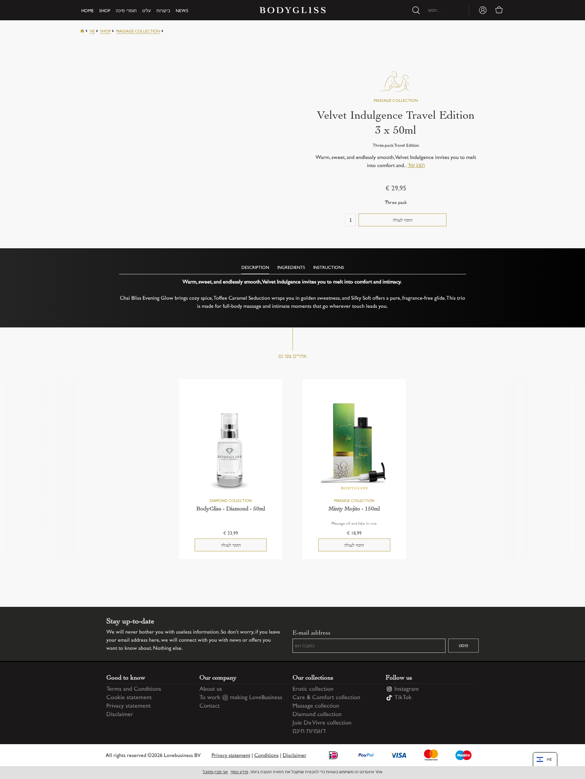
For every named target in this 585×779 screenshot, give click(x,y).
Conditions (266, 755)
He (92, 31)
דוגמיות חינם (309, 731)
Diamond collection (317, 714)
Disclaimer (119, 714)
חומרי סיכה (126, 11)
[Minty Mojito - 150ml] (354, 445)
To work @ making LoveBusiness (240, 698)
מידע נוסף (239, 772)
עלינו (146, 11)
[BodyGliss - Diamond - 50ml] (230, 445)
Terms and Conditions (133, 689)
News (182, 11)
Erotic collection (312, 689)
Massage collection (138, 31)
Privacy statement (128, 706)
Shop (104, 11)
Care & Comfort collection (326, 698)
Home (87, 11)
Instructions (328, 268)
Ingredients (291, 268)
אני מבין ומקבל (215, 772)
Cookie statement (129, 698)
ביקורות (163, 11)
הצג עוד (416, 165)
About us (210, 689)
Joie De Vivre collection (321, 723)
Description (255, 268)
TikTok (403, 698)
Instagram (406, 689)
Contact (209, 706)
